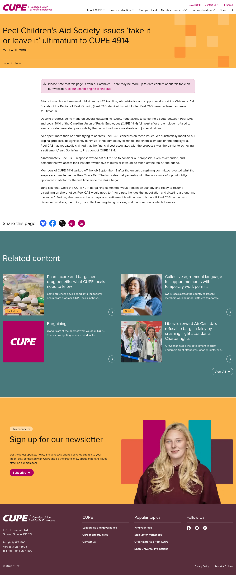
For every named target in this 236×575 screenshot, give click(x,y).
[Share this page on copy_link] (71, 224)
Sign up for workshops (148, 535)
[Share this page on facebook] (52, 224)
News (223, 10)
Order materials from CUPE (151, 542)
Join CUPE (195, 5)
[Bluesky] (197, 527)
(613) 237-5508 (18, 546)
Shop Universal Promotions (151, 549)
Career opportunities (95, 535)
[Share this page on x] (62, 224)
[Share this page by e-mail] (81, 224)
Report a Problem (224, 566)
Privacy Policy (202, 566)
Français (228, 5)
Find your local (148, 10)
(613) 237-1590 (16, 542)
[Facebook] (189, 527)
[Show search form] (231, 10)
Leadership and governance (99, 528)
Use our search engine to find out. (88, 89)
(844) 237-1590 (23, 551)
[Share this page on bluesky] (43, 224)
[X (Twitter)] (205, 527)
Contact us (89, 542)
